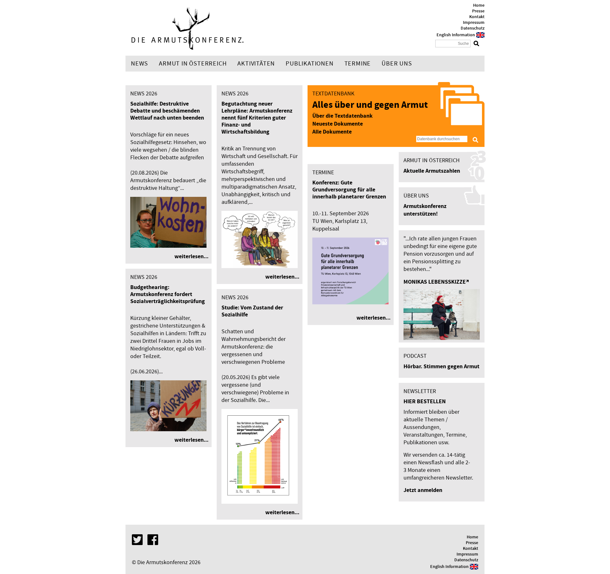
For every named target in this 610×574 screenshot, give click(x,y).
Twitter (137, 539)
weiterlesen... (191, 256)
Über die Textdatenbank (342, 116)
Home (479, 5)
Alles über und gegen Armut (370, 105)
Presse (478, 11)
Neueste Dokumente (337, 124)
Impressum (474, 22)
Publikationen (309, 63)
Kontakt (477, 17)
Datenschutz (473, 28)
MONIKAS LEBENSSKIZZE (434, 282)
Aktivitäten (256, 63)
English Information (456, 35)
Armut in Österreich (193, 63)
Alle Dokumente (332, 132)
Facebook (152, 539)
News (139, 63)
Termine (357, 63)
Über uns (397, 63)
